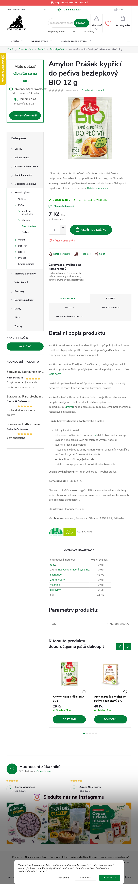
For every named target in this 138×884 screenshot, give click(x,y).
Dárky (17, 308)
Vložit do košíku (93, 230)
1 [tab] (84, 733)
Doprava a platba (58, 857)
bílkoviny (55, 590)
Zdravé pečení (29, 226)
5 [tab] (96, 733)
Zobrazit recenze (44, 771)
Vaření (21, 239)
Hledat (81, 23)
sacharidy (56, 575)
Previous (119, 646)
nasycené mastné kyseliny (73, 569)
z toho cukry (57, 580)
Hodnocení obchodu (16, 9)
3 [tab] (90, 733)
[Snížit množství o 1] (63, 232)
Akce (17, 317)
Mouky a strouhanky (27, 213)
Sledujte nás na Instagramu (74, 797)
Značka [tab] (110, 307)
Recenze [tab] (110, 298)
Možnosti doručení (64, 206)
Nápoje (21, 251)
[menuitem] (17, 41)
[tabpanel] (69, 691)
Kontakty (17, 857)
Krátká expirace (26, 264)
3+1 (75, 31)
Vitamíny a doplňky (25, 273)
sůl (95, 435)
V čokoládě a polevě (25, 183)
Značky (18, 326)
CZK (121, 9)
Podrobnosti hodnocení (92, 90)
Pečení (21, 205)
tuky (52, 565)
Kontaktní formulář (25, 115)
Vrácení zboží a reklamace (84, 857)
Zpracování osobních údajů (115, 857)
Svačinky (89, 31)
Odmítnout (85, 877)
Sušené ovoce (21, 157)
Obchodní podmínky (35, 857)
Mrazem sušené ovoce (26, 166)
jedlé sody (55, 374)
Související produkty (67, 316)
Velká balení (21, 282)
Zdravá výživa (22, 192)
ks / (25, 346)
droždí (69, 407)
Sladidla (26, 220)
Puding (25, 232)
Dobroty (22, 245)
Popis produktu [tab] (69, 298)
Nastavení (63, 877)
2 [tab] (87, 733)
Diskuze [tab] (69, 307)
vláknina (55, 585)
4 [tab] (93, 733)
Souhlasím (111, 877)
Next (127, 646)
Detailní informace (96, 188)
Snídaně (22, 199)
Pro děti (22, 257)
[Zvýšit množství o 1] (63, 227)
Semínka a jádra (23, 175)
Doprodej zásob (56, 31)
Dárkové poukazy (23, 300)
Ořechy (18, 148)
